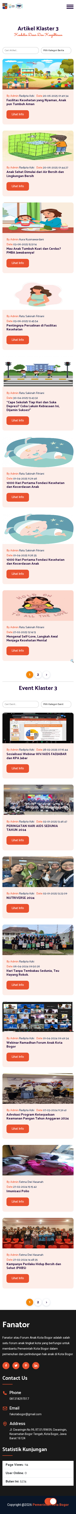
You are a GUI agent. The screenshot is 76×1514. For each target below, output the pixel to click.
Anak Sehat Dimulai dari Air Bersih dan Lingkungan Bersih (35, 174)
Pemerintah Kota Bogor (51, 1505)
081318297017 (19, 1398)
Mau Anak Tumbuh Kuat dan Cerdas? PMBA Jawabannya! (33, 250)
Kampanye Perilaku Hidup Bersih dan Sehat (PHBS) (33, 1266)
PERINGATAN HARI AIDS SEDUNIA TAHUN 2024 (32, 828)
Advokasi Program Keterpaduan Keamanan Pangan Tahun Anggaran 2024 (37, 1116)
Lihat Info (18, 114)
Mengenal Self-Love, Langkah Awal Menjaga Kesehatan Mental (32, 638)
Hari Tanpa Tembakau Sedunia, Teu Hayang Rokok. (32, 972)
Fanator (16, 1325)
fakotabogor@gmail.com (26, 1414)
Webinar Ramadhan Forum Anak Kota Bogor (34, 1044)
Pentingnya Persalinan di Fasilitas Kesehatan (31, 327)
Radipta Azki (26, 96)
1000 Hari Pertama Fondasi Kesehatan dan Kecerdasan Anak (35, 485)
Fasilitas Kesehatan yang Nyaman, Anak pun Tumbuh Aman (36, 102)
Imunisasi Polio (17, 1191)
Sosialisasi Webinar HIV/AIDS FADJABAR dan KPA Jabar (36, 756)
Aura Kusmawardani (31, 239)
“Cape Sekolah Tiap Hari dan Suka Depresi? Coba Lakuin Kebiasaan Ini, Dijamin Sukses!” (33, 406)
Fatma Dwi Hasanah (31, 1182)
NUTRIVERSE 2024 (20, 898)
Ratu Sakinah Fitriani (31, 316)
